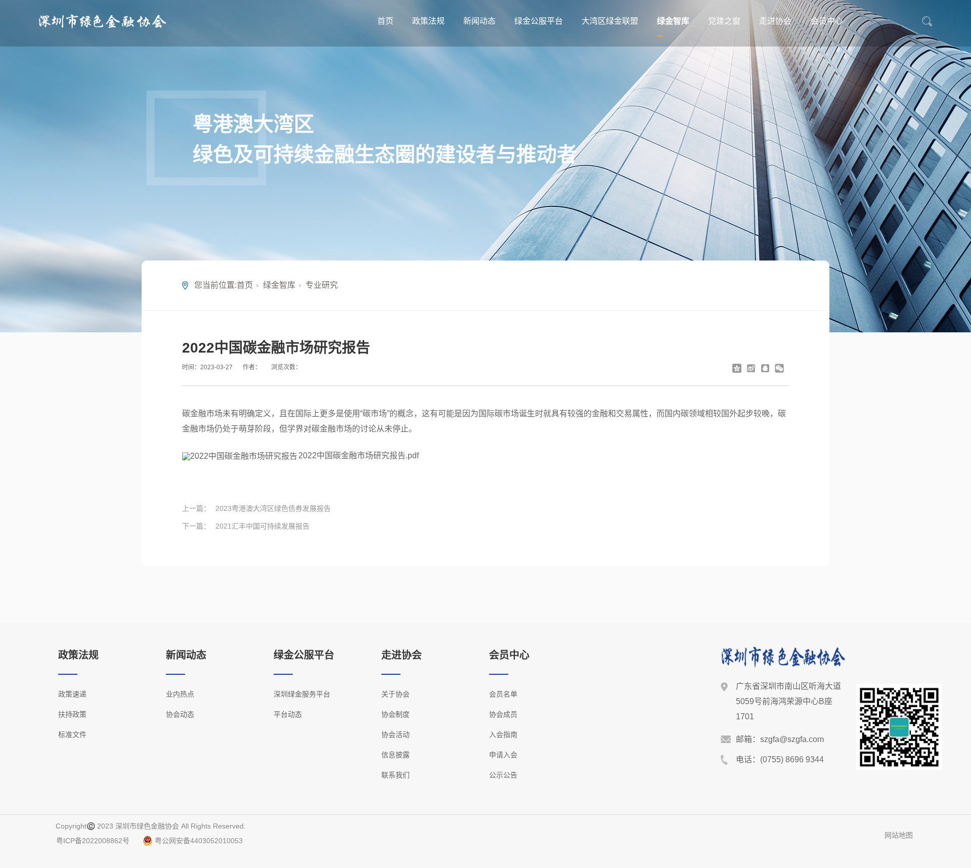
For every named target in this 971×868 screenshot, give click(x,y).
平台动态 (288, 714)
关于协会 (395, 694)
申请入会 (503, 755)
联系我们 (395, 775)
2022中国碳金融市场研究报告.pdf (358, 455)
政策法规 (428, 21)
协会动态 (180, 714)
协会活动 (395, 734)
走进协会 (775, 21)
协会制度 (395, 714)
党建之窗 (724, 21)
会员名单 (503, 694)
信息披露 (395, 755)
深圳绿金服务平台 (302, 694)
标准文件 (72, 734)
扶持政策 (72, 714)
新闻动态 (479, 21)
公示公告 (503, 775)
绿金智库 (673, 21)
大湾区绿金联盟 (610, 21)
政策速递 (72, 694)
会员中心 (827, 21)
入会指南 (503, 734)
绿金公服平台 (538, 21)
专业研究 (321, 285)
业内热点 (180, 694)
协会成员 (503, 714)
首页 (385, 21)
